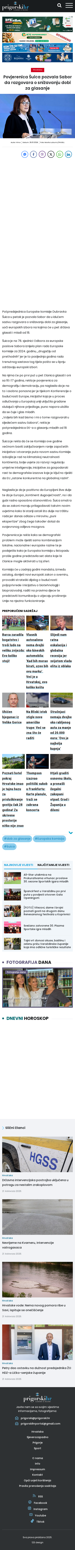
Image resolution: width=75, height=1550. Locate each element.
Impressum (37, 1469)
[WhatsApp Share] (59, 154)
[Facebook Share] (33, 154)
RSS (40, 1496)
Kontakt (37, 1475)
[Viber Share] (42, 154)
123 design (37, 1542)
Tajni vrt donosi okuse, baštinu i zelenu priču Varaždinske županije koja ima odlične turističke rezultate (47, 944)
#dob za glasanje (17, 839)
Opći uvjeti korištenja (37, 1480)
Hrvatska (37, 69)
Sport (37, 1448)
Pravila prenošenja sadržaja (37, 1486)
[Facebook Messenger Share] (24, 154)
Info (37, 1463)
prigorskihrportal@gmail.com (40, 1423)
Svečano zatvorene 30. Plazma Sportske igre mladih (44, 927)
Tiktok (40, 1522)
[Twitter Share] (51, 154)
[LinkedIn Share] (68, 154)
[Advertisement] (37, 196)
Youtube (40, 1515)
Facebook (40, 1503)
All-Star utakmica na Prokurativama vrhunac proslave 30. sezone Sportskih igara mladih (46, 878)
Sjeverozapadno (37, 1437)
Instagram (40, 1509)
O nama (37, 1458)
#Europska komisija (49, 839)
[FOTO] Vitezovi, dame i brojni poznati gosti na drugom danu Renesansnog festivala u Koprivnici (47, 911)
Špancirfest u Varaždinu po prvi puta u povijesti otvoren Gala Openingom (45, 894)
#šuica (9, 846)
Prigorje (38, 1442)
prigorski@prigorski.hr (35, 1418)
